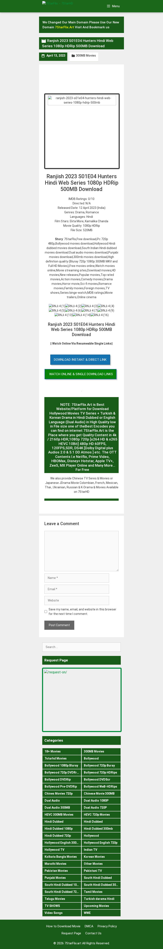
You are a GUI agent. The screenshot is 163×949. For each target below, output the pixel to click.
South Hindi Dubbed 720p (62, 891)
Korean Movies (94, 856)
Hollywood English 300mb (63, 842)
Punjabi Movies (55, 877)
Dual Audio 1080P (96, 800)
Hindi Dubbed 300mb (98, 828)
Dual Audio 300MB (57, 807)
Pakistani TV (93, 870)
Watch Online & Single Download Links (81, 374)
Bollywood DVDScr (97, 779)
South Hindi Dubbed (98, 877)
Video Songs (54, 913)
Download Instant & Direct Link (80, 360)
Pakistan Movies (56, 870)
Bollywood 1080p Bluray (61, 765)
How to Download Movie (63, 926)
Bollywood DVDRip (58, 779)
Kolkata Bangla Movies (61, 856)
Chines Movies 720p (59, 793)
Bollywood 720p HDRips (100, 772)
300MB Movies (86, 55)
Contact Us (93, 933)
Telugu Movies (55, 899)
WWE (87, 913)
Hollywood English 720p (100, 842)
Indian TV (90, 849)
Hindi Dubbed (54, 821)
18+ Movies (53, 751)
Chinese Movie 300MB (99, 793)
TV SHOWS (52, 906)
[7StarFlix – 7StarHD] (64, 5)
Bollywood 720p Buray (99, 765)
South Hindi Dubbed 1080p (63, 884)
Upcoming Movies (96, 906)
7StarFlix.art (73, 943)
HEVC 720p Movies (97, 814)
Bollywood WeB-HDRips (100, 786)
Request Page (71, 933)
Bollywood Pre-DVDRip (61, 786)
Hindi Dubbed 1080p (59, 828)
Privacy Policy (107, 926)
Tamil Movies (93, 891)
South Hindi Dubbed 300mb (102, 884)
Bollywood (91, 758)
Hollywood (91, 835)
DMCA (89, 926)
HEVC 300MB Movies (59, 814)
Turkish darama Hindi (99, 899)
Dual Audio (52, 800)
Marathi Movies (55, 863)
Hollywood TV (54, 849)
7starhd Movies (56, 758)
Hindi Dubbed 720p (58, 835)
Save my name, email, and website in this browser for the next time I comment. (82, 612)
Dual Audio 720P (95, 807)
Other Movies (93, 863)
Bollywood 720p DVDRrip (62, 772)
